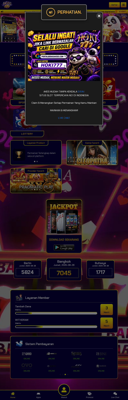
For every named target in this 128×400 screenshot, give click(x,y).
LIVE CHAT (64, 117)
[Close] (99, 15)
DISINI (81, 91)
